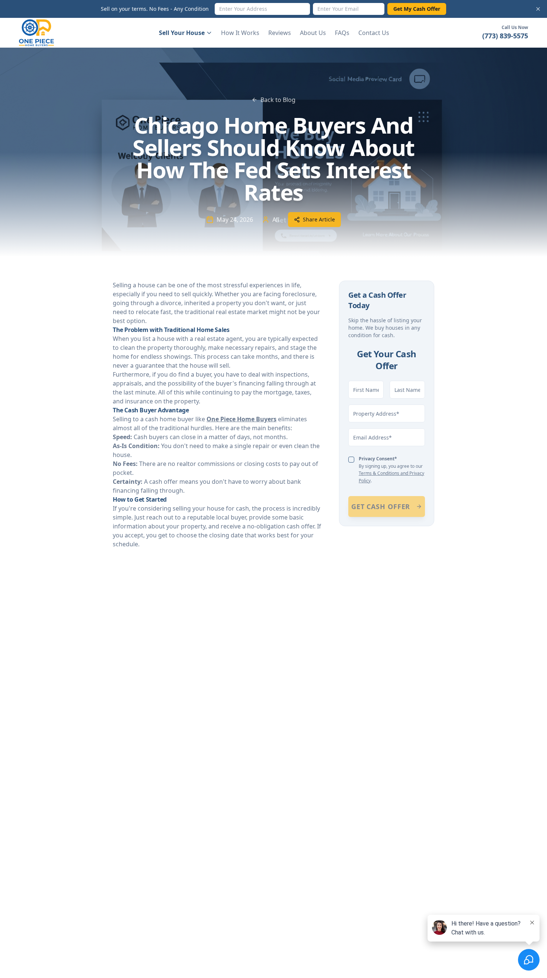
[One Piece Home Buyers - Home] (42, 33)
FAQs (342, 33)
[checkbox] (351, 460)
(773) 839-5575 (505, 35)
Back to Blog (277, 100)
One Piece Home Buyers (241, 419)
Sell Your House (182, 33)
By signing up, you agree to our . (391, 470)
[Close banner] (538, 9)
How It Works (240, 33)
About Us (313, 33)
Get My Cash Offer (416, 8)
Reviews (279, 33)
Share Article (319, 219)
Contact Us (373, 33)
